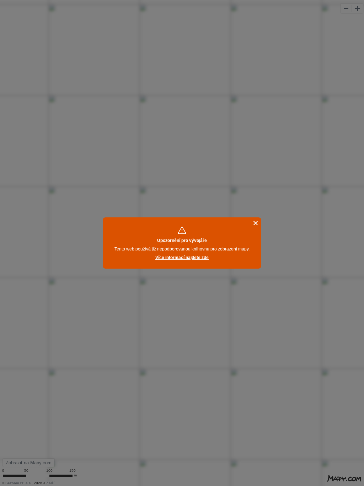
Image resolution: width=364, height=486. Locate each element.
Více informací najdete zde (182, 257)
